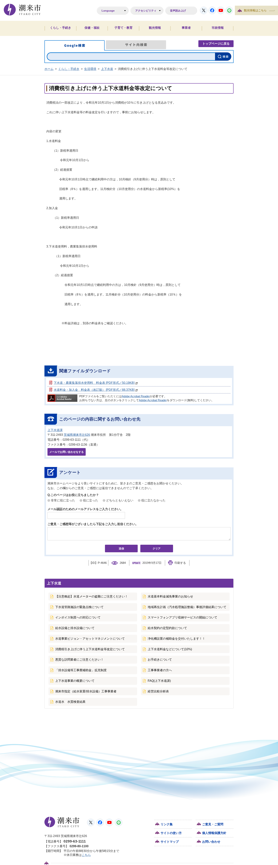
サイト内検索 (136, 44)
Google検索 (74, 45)
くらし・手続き (60, 27)
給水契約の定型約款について (167, 628)
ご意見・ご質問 (212, 824)
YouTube (220, 10)
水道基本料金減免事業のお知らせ (170, 596)
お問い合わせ (211, 841)
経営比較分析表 (158, 691)
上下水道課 (55, 430)
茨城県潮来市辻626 (77, 434)
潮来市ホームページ (22, 10)
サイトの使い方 (171, 833)
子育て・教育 (123, 27)
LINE (229, 10)
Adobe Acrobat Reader (136, 396)
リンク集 (167, 824)
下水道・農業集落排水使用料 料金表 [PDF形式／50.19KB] (94, 382)
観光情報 (155, 27)
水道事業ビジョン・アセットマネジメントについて (90, 638)
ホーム (49, 69)
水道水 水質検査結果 (70, 701)
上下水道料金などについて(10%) (170, 649)
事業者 (186, 27)
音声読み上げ (178, 10)
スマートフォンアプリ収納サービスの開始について (182, 617)
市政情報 (218, 27)
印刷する (180, 562)
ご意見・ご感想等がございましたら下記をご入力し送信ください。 (92, 524)
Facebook (212, 10)
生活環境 (90, 69)
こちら (86, 854)
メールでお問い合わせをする (66, 451)
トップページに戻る (216, 43)
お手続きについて (160, 659)
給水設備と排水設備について (75, 628)
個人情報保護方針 (214, 833)
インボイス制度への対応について (78, 617)
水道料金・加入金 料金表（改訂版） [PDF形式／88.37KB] (94, 389)
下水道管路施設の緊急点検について (79, 607)
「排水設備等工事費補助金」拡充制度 (81, 670)
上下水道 (107, 69)
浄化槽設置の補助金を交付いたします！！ (176, 638)
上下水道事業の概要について (75, 680)
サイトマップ (170, 841)
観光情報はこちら (255, 10)
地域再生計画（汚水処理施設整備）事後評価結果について (187, 607)
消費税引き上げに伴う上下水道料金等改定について (90, 649)
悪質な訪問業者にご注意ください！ (79, 659)
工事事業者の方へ (160, 670)
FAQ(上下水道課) (159, 680)
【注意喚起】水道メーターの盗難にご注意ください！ (91, 596)
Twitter (203, 10)
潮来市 (61, 822)
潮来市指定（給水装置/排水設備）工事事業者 (85, 691)
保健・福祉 (92, 27)
